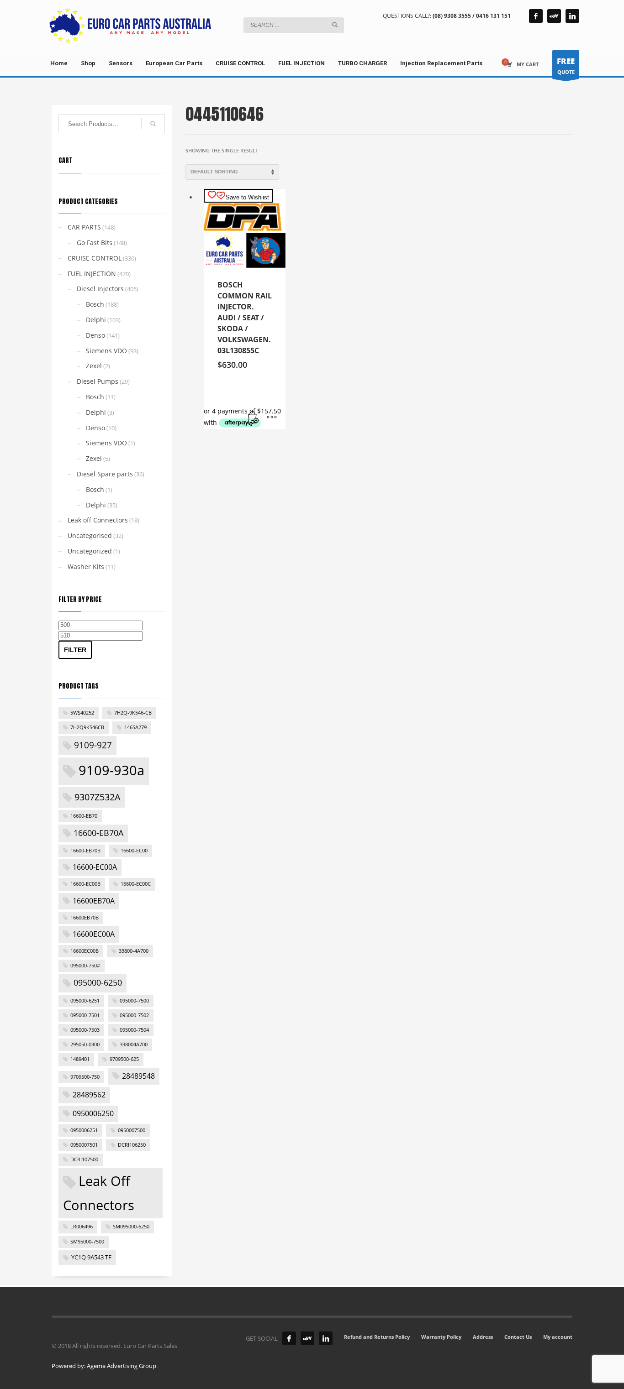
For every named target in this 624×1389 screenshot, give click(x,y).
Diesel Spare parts (105, 474)
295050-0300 (85, 1044)
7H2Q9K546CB (87, 727)
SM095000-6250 (131, 1226)
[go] (334, 24)
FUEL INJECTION (92, 273)
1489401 (80, 1059)
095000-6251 (85, 1000)
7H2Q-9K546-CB (133, 713)
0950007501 (84, 1145)
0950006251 (84, 1130)
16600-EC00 (134, 850)
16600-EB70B (85, 850)
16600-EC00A (95, 867)
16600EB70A (94, 901)
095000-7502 (134, 1015)
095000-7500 (134, 1000)
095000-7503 (85, 1030)
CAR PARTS (84, 227)
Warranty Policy (441, 1336)
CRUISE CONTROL (95, 258)
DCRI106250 (132, 1145)
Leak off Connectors (98, 520)
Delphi (96, 319)
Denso (95, 335)
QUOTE (566, 65)
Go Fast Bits (94, 242)
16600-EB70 (83, 816)
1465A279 (135, 727)
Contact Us (518, 1336)
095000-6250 (98, 982)
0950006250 (93, 1113)
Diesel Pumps (97, 381)
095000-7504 (134, 1030)
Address (483, 1336)
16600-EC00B (85, 884)
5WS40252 (82, 713)
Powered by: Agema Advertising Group (104, 1366)
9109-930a (111, 770)
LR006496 (81, 1226)
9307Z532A (97, 796)
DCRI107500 (84, 1159)
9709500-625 (124, 1059)
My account (557, 1336)
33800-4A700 (133, 951)
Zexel (94, 365)
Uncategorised (90, 535)
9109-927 (93, 745)
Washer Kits (86, 566)
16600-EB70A (98, 832)
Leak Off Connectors (98, 1193)
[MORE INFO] (272, 418)
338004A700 (134, 1044)
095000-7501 (85, 1015)
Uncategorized (90, 551)
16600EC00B (84, 951)
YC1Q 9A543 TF (91, 1257)
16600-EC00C (136, 884)
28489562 (89, 1095)
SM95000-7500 (87, 1241)
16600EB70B (84, 917)
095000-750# (85, 965)
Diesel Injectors (100, 288)
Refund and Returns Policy (377, 1336)
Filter (75, 649)
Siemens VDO (106, 350)
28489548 (138, 1076)
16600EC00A (94, 934)
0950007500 (131, 1130)
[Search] (153, 123)
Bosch (95, 304)
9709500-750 (85, 1077)
